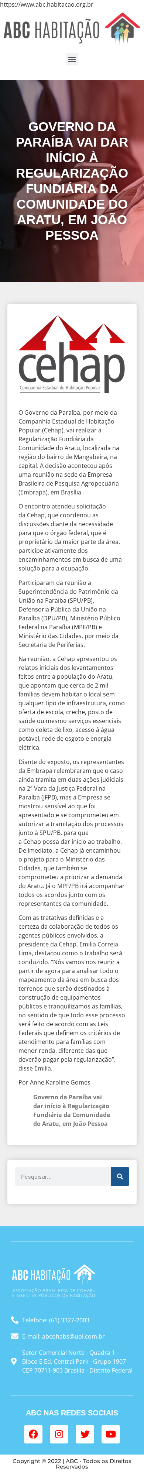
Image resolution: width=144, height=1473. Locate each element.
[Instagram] (59, 1434)
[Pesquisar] (120, 1176)
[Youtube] (111, 1434)
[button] (72, 59)
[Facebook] (33, 1434)
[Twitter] (85, 1434)
